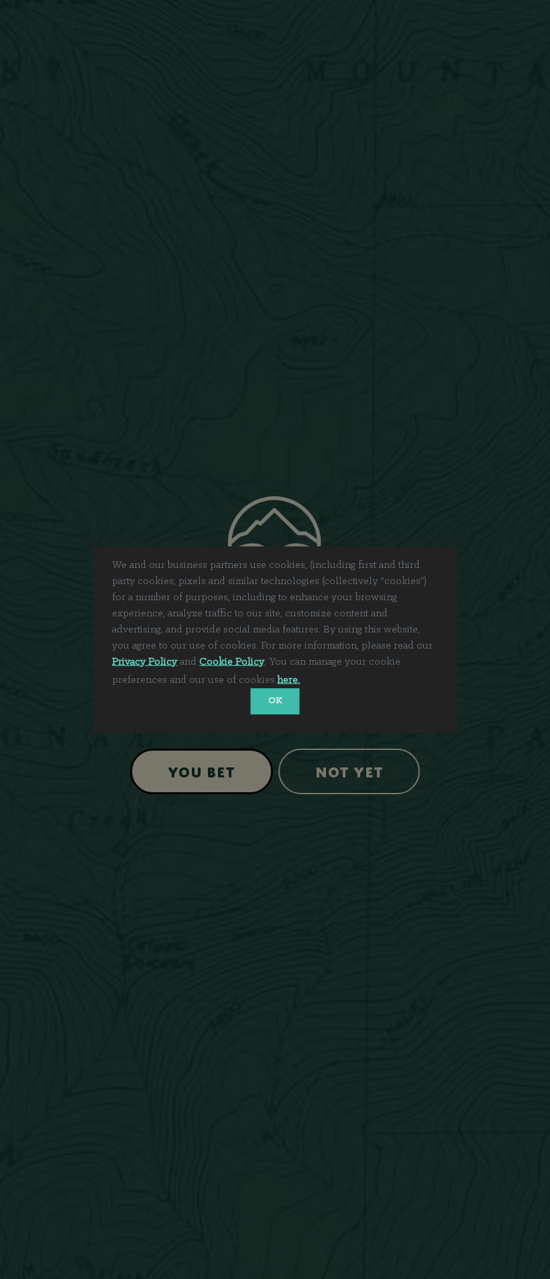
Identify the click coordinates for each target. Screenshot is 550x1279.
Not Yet (349, 770)
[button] (307, 680)
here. (288, 680)
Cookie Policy (231, 661)
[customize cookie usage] (315, 682)
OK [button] (275, 701)
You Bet (201, 770)
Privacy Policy (144, 661)
